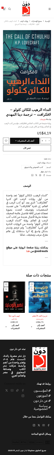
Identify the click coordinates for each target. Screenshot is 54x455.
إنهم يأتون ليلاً (14, 315)
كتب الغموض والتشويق (33, 167)
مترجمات (43, 119)
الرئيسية (47, 21)
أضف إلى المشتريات (25, 140)
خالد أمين (14, 319)
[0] (4, 8)
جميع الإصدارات (36, 21)
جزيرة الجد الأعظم (39, 315)
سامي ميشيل (40, 319)
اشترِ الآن (27, 148)
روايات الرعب (24, 21)
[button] (39, 327)
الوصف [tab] (27, 185)
